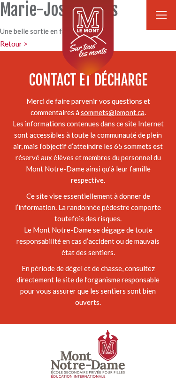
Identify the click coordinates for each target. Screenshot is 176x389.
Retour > (14, 43)
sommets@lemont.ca (113, 112)
